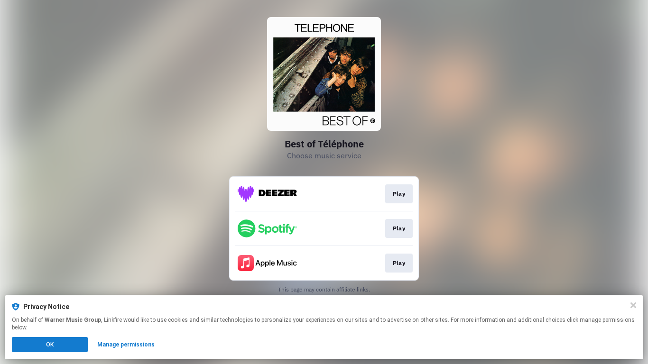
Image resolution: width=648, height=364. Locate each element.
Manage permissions (126, 344)
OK (50, 344)
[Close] (633, 305)
